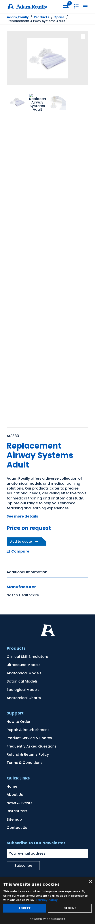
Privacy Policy (47, 900)
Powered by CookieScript (47, 919)
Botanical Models (22, 681)
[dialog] (47, 900)
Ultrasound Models (23, 664)
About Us (15, 794)
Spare (59, 17)
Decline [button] (70, 908)
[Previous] (13, 59)
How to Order (18, 721)
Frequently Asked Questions (32, 746)
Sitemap (14, 819)
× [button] (90, 882)
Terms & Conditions (24, 762)
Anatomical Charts (24, 697)
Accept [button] (25, 908)
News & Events (19, 802)
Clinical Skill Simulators (27, 656)
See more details (22, 516)
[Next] (81, 59)
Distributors (17, 811)
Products (41, 17)
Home (12, 786)
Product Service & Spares (29, 737)
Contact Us (17, 827)
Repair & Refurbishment (28, 729)
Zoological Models (23, 689)
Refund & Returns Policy (28, 754)
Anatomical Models (24, 673)
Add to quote (21, 541)
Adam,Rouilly (18, 17)
